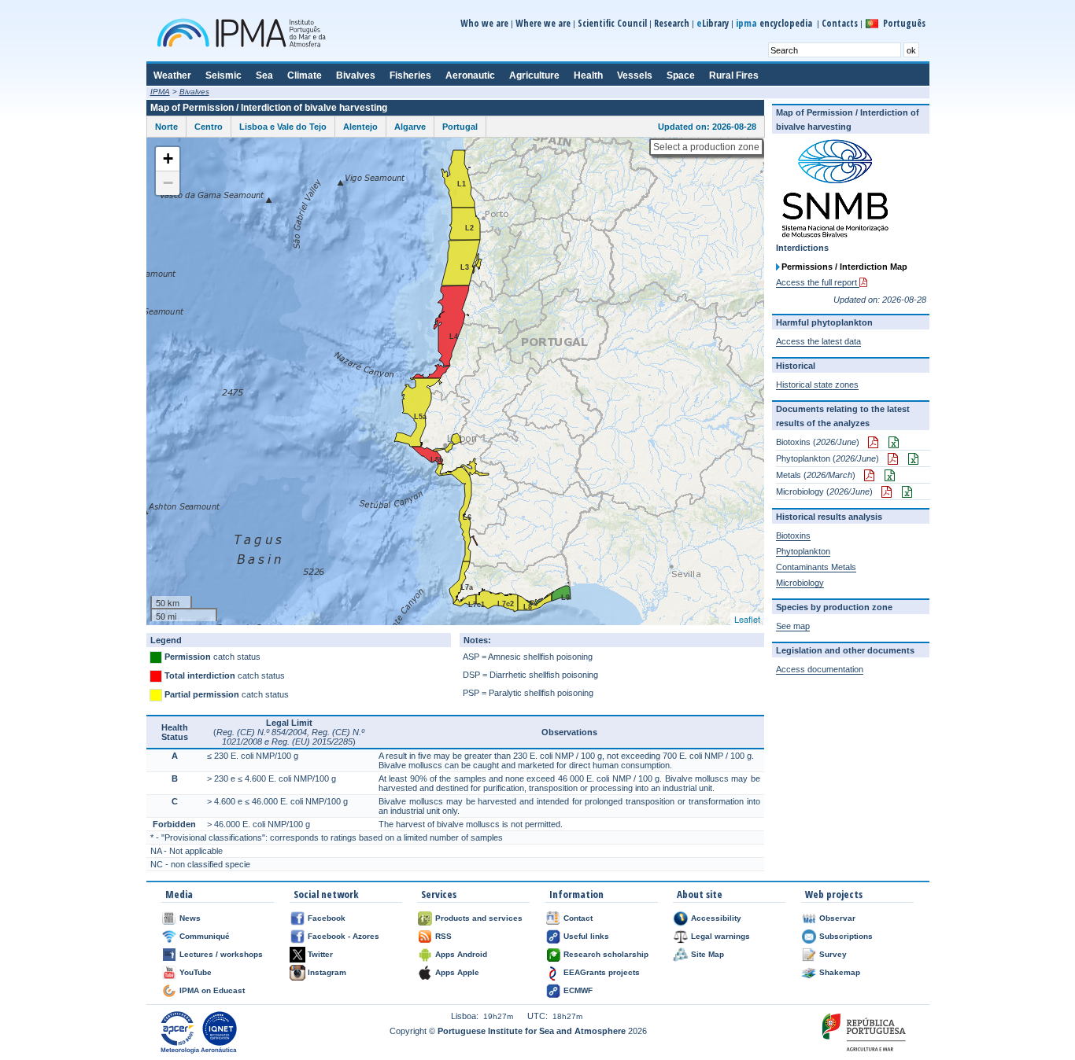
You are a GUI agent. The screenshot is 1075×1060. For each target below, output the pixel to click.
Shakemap (839, 972)
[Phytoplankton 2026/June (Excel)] (910, 458)
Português (904, 23)
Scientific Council (612, 23)
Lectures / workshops (221, 954)
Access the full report (817, 282)
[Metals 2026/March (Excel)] (886, 475)
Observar (837, 918)
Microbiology (800, 582)
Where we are (543, 23)
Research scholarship (605, 954)
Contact (578, 918)
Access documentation (819, 669)
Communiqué (204, 936)
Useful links (586, 936)
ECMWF (578, 990)
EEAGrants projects (601, 972)
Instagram (327, 972)
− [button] (168, 183)
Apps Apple (457, 972)
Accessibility (716, 918)
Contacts (840, 23)
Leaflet (747, 619)
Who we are (484, 23)
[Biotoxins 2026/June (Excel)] (890, 442)
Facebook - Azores (343, 936)
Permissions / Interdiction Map (844, 266)
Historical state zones (817, 384)
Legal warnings (720, 936)
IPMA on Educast (212, 990)
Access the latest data (818, 341)
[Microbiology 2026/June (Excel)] (904, 491)
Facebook (326, 918)
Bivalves (194, 91)
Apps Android (461, 954)
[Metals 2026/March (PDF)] (866, 475)
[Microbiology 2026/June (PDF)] (883, 491)
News (190, 918)
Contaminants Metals (816, 567)
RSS (443, 936)
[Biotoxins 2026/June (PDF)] (870, 442)
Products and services (479, 918)
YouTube (195, 972)
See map (793, 626)
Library (712, 23)
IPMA (160, 91)
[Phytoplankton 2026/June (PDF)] (889, 458)
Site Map (707, 954)
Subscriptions (846, 936)
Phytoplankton (803, 551)
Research (671, 23)
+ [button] (168, 158)
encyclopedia (775, 23)
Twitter (320, 954)
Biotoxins (793, 535)
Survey (833, 954)
